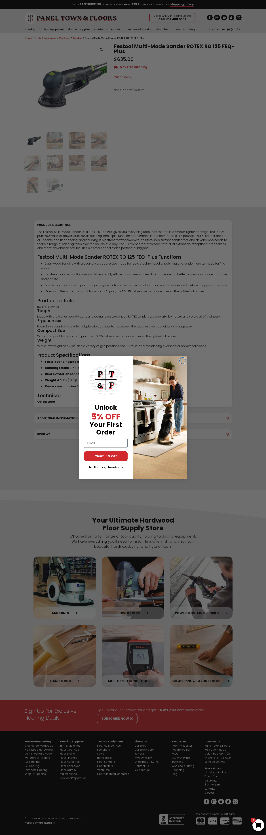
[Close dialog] (183, 360)
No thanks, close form (106, 467)
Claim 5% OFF (105, 456)
